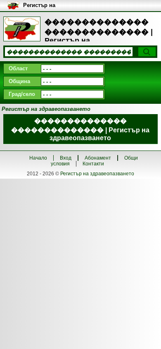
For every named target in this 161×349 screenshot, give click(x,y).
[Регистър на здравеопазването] (21, 29)
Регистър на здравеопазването (97, 174)
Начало (38, 158)
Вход (65, 158)
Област (18, 68)
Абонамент (98, 158)
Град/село (22, 94)
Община (19, 81)
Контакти (93, 164)
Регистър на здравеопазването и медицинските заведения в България (59, 5)
